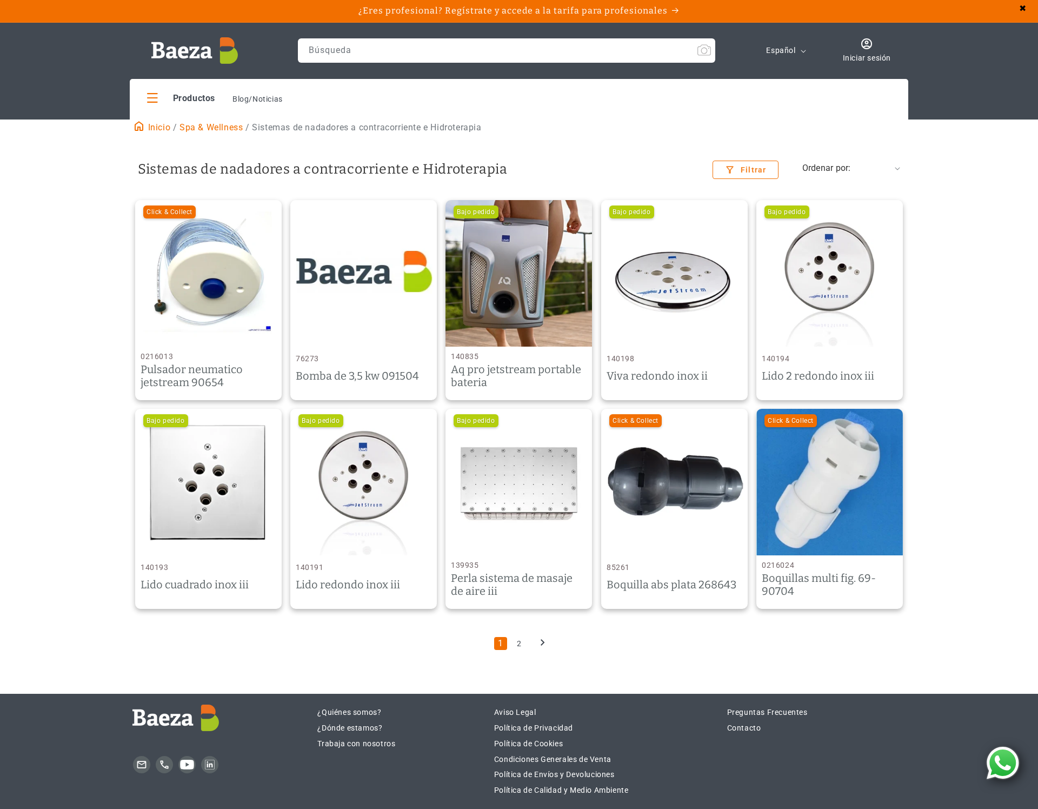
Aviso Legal (515, 712)
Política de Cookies (528, 743)
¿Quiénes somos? (349, 712)
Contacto (744, 728)
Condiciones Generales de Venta (552, 759)
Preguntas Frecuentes (767, 712)
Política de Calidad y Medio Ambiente (561, 790)
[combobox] (506, 50)
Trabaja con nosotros (356, 743)
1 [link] (500, 643)
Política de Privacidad (533, 728)
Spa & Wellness (211, 127)
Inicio (157, 127)
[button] (181, 97)
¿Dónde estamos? (349, 728)
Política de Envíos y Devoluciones (554, 774)
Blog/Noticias (257, 99)
